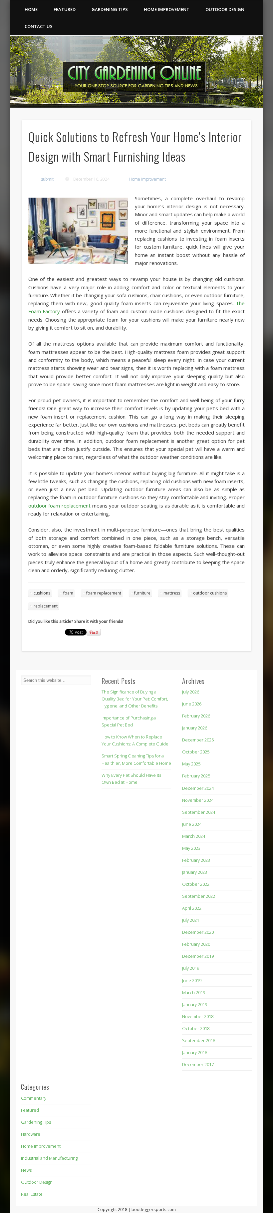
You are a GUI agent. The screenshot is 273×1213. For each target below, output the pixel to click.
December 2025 (198, 740)
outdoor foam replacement (59, 505)
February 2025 (196, 776)
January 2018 (194, 1052)
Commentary (33, 1098)
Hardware (30, 1134)
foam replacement (103, 593)
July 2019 (190, 968)
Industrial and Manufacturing (49, 1158)
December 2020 (198, 932)
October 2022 (195, 884)
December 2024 (198, 788)
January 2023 (194, 872)
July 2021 (190, 920)
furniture (142, 593)
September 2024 (198, 812)
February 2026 (196, 716)
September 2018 (198, 1040)
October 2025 (195, 752)
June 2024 (191, 824)
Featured (65, 9)
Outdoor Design (224, 9)
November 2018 (197, 1016)
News (26, 1170)
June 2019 (191, 980)
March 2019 (193, 992)
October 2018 (195, 1028)
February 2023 (196, 860)
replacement (46, 606)
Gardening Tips (110, 9)
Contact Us (39, 26)
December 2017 (198, 1064)
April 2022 (191, 908)
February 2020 (196, 944)
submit (47, 179)
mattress (171, 593)
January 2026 (194, 728)
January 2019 (194, 1004)
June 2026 (191, 704)
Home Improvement (166, 9)
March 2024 (193, 836)
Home (31, 9)
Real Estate (32, 1194)
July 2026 (190, 692)
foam (68, 593)
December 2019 (198, 956)
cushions (42, 593)
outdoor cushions (210, 593)
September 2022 (198, 896)
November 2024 (197, 800)
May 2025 (191, 764)
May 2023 (191, 848)
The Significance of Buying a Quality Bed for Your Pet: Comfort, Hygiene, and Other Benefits (135, 699)
